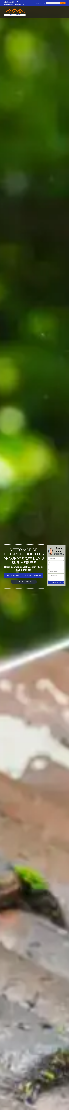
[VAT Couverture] (15, 12)
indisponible (10, 2)
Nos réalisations (24, 582)
